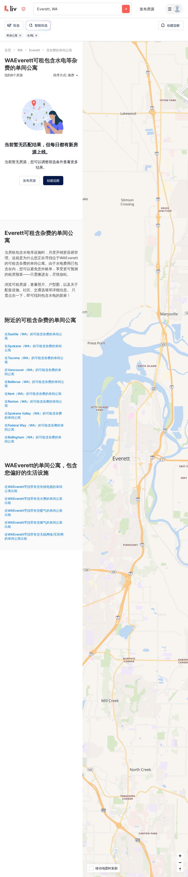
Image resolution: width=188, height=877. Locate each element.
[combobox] (37, 9)
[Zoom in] (180, 855)
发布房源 (147, 9)
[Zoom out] (180, 862)
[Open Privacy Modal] (23, 9)
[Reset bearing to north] (180, 869)
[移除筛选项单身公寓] (20, 35)
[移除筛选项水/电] (36, 35)
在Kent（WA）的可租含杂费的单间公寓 (33, 394)
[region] (135, 459)
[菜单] (174, 9)
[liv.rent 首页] (11, 9)
